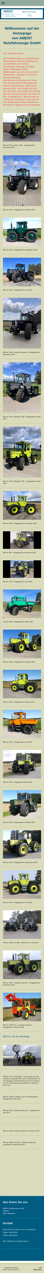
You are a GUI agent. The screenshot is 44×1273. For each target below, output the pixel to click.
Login (40, 1267)
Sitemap (15, 1267)
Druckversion (8, 1267)
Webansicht (37, 1269)
